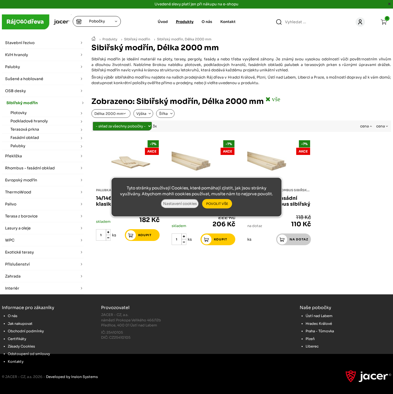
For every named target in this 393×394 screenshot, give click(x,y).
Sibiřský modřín (137, 39)
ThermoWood (18, 192)
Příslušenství (17, 264)
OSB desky (15, 90)
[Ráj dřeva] (93, 39)
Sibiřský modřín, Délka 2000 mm (184, 39)
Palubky (12, 66)
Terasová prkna (24, 129)
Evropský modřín (21, 180)
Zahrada (13, 276)
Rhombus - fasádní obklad (30, 168)
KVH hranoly (16, 54)
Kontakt (228, 21)
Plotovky (18, 112)
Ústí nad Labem (319, 316)
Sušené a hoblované (24, 78)
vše (275, 99)
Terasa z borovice (21, 216)
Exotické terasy (19, 252)
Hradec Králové (319, 323)
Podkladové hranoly (29, 121)
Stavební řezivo (19, 42)
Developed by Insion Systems (72, 377)
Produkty (109, 39)
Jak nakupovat (20, 323)
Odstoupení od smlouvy (29, 354)
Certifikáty (17, 339)
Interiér (12, 288)
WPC (9, 240)
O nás (207, 21)
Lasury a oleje (18, 228)
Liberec (312, 346)
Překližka (13, 156)
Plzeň (310, 339)
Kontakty (16, 361)
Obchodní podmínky (26, 331)
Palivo (10, 204)
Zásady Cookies (21, 346)
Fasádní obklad (24, 137)
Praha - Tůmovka (320, 331)
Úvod (163, 21)
